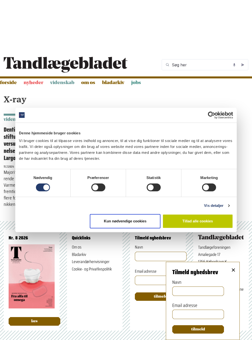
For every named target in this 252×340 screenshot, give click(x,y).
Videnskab (62, 82)
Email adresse (146, 271)
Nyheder (33, 82)
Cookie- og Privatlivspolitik (92, 269)
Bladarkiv (113, 82)
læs (34, 321)
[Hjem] (65, 65)
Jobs (136, 82)
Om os (88, 82)
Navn (139, 247)
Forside (8, 82)
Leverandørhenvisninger (91, 261)
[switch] (98, 187)
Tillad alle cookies (197, 221)
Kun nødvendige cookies (125, 221)
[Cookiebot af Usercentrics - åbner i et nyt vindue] (211, 115)
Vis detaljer (213, 205)
